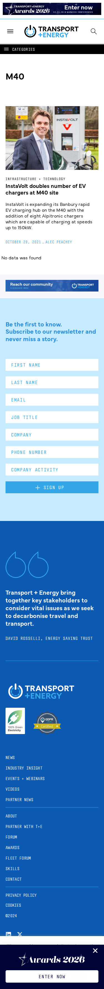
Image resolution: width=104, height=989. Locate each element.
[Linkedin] (8, 934)
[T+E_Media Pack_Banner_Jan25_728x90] (52, 290)
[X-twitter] (20, 934)
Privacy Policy (21, 895)
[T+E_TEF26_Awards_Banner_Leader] (52, 13)
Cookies (13, 905)
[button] (19, 49)
